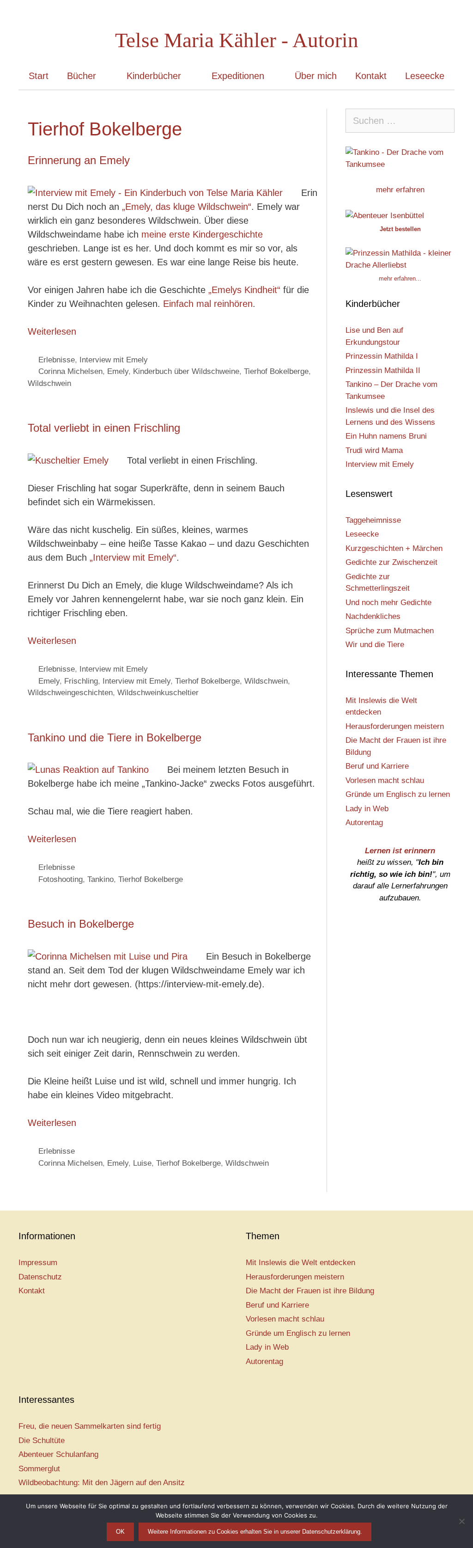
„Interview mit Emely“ (133, 557)
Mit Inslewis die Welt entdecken (300, 1262)
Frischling (81, 681)
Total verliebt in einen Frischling (104, 428)
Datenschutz (40, 1277)
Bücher (81, 76)
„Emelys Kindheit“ (244, 290)
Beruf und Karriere (377, 766)
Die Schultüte (41, 1440)
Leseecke (424, 76)
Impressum (37, 1262)
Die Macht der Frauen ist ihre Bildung (310, 1290)
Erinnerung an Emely (79, 160)
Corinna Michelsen (70, 371)
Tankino (100, 879)
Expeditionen (238, 76)
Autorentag (364, 822)
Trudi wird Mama (374, 450)
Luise (142, 1163)
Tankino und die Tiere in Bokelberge (114, 737)
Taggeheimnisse (373, 520)
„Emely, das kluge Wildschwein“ (185, 207)
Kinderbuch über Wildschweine (186, 371)
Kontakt (371, 76)
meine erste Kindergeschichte (202, 234)
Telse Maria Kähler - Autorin (236, 40)
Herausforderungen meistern (395, 726)
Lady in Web (367, 808)
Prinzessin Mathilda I (382, 356)
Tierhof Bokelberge (276, 371)
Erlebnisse (56, 359)
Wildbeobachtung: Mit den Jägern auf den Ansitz (101, 1482)
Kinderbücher (154, 76)
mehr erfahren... (400, 278)
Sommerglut (39, 1468)
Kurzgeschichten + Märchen (394, 548)
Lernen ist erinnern (400, 850)
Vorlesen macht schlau (385, 780)
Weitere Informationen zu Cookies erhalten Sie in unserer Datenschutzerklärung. (255, 1531)
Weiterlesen (52, 331)
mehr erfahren (400, 189)
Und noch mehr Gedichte (388, 602)
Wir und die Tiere (375, 644)
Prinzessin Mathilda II (383, 370)
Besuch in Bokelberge (81, 924)
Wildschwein (49, 383)
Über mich (316, 76)
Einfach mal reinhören (208, 304)
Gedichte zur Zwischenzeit (391, 562)
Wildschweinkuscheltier (158, 692)
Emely (117, 371)
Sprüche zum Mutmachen (390, 630)
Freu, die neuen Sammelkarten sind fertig (89, 1426)
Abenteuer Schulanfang (58, 1454)
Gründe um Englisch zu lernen (398, 794)
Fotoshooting (60, 879)
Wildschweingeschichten (70, 692)
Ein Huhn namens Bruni (386, 436)
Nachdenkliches (373, 616)
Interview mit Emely (113, 359)
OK (120, 1531)
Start (39, 76)
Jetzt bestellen (400, 229)
